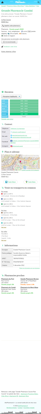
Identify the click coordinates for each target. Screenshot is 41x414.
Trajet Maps (32, 182)
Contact (20, 408)
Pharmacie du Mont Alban (29, 287)
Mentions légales (12, 408)
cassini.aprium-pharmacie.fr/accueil (21, 137)
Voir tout (3, 227)
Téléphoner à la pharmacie (17, 128)
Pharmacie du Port (7, 279)
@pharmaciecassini (17, 146)
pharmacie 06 (13, 396)
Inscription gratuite (29, 408)
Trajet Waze (12, 182)
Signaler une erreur (7, 119)
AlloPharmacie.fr (23, 406)
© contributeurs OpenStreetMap (31, 155)
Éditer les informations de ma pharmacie (29, 268)
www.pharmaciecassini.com (19, 135)
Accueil (2, 2)
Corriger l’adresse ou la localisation (30, 170)
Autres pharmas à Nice (8, 51)
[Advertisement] (20, 319)
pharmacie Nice (24, 396)
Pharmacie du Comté (8, 287)
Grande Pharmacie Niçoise (30, 279)
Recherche (38, 2)
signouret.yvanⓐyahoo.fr (19, 132)
